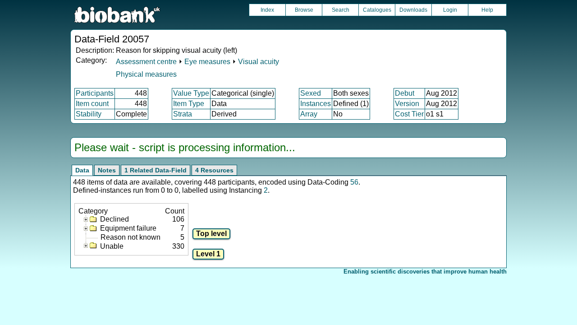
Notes (107, 170)
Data (82, 170)
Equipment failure (128, 228)
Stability (88, 114)
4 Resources (214, 170)
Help (487, 10)
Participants (95, 93)
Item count (92, 103)
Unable (112, 246)
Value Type (191, 93)
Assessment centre (146, 61)
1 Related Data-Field (155, 170)
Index (267, 10)
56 (354, 182)
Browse (304, 10)
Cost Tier (409, 114)
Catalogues (377, 10)
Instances (315, 103)
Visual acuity (258, 61)
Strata (182, 114)
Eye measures (207, 61)
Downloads (413, 10)
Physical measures (146, 74)
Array (308, 114)
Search (340, 10)
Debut (404, 93)
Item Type (188, 103)
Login (450, 10)
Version (407, 103)
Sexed (310, 93)
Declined (114, 219)
